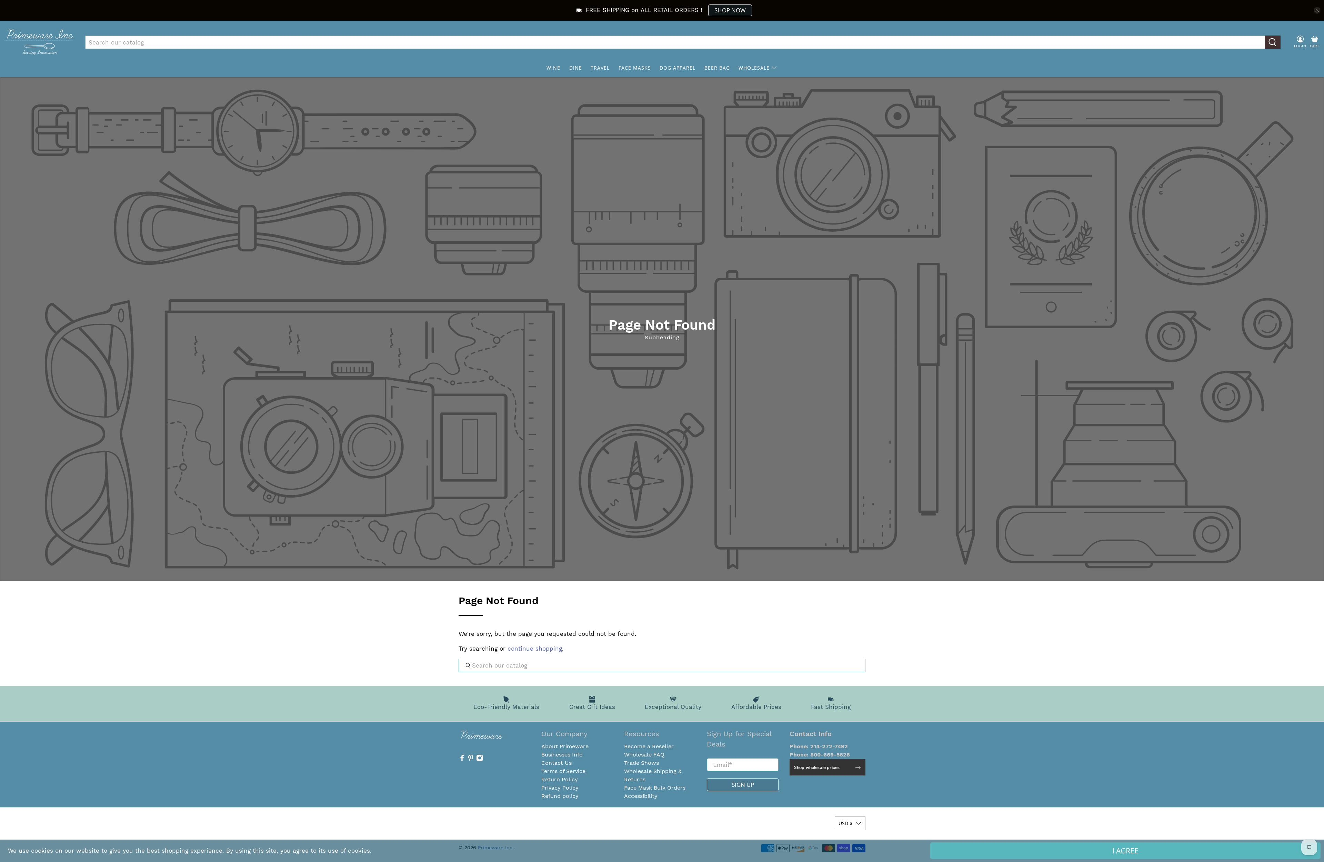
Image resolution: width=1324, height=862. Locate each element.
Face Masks (635, 67)
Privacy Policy (560, 787)
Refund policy (560, 796)
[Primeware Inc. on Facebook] (462, 759)
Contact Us (556, 763)
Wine (553, 67)
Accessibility (641, 796)
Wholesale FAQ (644, 754)
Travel (600, 67)
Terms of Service (563, 771)
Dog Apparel (677, 67)
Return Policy (559, 779)
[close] (1317, 10)
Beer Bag (717, 67)
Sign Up (743, 785)
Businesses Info (562, 754)
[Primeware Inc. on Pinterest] (470, 759)
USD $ (845, 823)
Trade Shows (641, 763)
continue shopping (535, 648)
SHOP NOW (730, 10)
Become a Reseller (649, 746)
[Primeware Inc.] (38, 42)
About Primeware (565, 746)
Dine (575, 67)
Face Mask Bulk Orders (654, 787)
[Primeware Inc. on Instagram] (479, 759)
